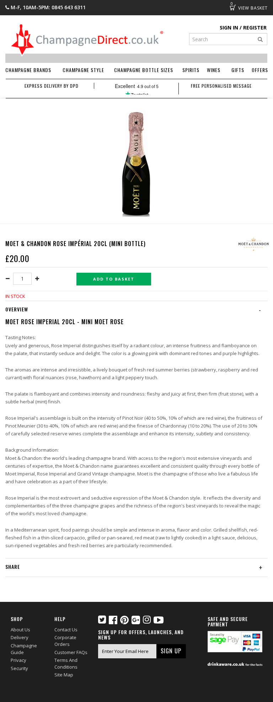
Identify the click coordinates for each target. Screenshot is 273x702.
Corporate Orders (65, 640)
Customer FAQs (70, 652)
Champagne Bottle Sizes (143, 70)
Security (19, 668)
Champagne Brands (28, 70)
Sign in (229, 27)
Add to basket (113, 279)
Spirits (190, 70)
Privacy (18, 660)
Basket (233, 7)
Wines (213, 70)
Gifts (237, 70)
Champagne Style (83, 70)
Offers (260, 70)
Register (255, 27)
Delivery (19, 637)
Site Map (63, 674)
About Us (20, 629)
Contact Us (65, 629)
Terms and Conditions (65, 663)
